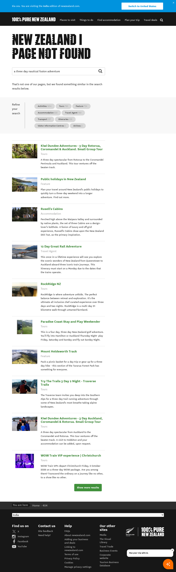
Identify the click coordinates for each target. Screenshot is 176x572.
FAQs (67, 531)
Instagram (23, 536)
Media (103, 534)
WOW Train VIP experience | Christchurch (71, 455)
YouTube (22, 546)
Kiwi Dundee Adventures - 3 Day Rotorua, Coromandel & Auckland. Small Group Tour (72, 147)
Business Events (109, 550)
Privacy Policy (72, 558)
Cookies (68, 562)
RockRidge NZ (51, 284)
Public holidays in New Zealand (63, 179)
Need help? (44, 535)
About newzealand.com (77, 535)
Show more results (88, 487)
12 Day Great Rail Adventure (61, 246)
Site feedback (45, 531)
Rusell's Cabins (52, 209)
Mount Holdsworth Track (59, 351)
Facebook (22, 541)
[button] (67, 20)
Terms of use (71, 554)
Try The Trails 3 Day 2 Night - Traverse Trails (68, 382)
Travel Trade (106, 546)
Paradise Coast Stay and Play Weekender (70, 322)
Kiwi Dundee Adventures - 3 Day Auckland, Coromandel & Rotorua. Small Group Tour (72, 420)
